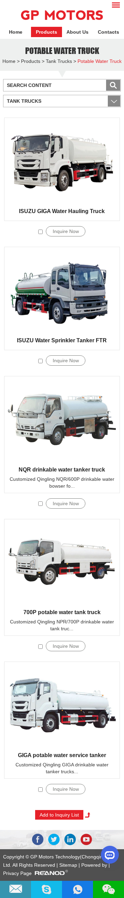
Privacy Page (17, 873)
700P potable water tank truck (62, 612)
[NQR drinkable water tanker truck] (61, 419)
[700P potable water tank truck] (61, 562)
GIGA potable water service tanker (62, 755)
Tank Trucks (59, 61)
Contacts (108, 32)
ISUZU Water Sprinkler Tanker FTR (62, 340)
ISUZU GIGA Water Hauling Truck (62, 211)
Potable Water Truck (62, 51)
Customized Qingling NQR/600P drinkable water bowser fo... (62, 482)
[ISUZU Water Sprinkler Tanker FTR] (61, 290)
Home (15, 32)
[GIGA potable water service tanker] (61, 705)
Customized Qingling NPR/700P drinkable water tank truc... (62, 625)
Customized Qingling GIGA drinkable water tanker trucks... (62, 768)
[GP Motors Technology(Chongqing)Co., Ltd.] (62, 15)
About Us (77, 32)
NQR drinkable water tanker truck (62, 470)
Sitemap (69, 865)
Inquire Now (66, 231)
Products (46, 32)
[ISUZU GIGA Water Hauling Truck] (61, 161)
